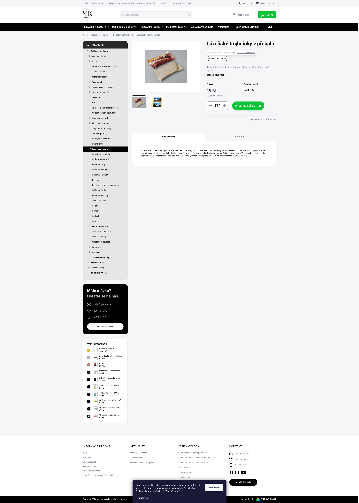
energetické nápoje (100, 200)
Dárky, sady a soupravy (101, 123)
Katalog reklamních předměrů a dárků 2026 (196, 458)
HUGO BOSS (183, 468)
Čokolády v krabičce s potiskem (105, 185)
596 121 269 (100, 310)
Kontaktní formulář (105, 326)
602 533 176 (100, 317)
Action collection (137, 458)
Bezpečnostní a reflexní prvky (104, 66)
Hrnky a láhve (97, 144)
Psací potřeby (97, 82)
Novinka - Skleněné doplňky (142, 463)
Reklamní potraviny (100, 149)
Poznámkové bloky (99, 77)
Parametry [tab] (239, 136)
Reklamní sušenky (100, 175)
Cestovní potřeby (98, 237)
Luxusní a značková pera (102, 87)
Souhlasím (214, 487)
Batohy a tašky (97, 247)
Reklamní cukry (98, 164)
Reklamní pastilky (99, 170)
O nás (85, 3)
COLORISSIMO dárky (100, 257)
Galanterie (95, 252)
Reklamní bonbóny (100, 195)
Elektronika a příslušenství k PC (104, 108)
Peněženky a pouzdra (100, 242)
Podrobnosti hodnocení (246, 53)
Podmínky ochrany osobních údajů (176, 3)
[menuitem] (96, 27)
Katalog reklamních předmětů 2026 (193, 463)
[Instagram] (237, 472)
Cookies (95, 221)
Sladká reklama (98, 72)
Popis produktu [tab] (168, 136)
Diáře (93, 102)
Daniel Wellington (185, 472)
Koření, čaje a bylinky (101, 154)
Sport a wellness (98, 56)
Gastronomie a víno (99, 226)
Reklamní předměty (99, 51)
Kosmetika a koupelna (101, 231)
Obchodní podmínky (148, 3)
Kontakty (96, 3)
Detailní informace (215, 75)
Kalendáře (95, 97)
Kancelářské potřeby (100, 92)
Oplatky (95, 206)
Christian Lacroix (185, 478)
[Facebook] (231, 472)
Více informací (172, 491)
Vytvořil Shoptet (248, 499)
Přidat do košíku (245, 105)
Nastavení (143, 498)
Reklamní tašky (97, 268)
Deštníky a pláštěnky (100, 118)
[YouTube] (244, 472)
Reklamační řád (128, 3)
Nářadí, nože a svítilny (100, 139)
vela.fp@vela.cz (102, 304)
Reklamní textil (97, 262)
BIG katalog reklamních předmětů (192, 453)
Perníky (95, 211)
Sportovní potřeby (99, 133)
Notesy (94, 61)
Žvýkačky (96, 216)
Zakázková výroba (99, 273)
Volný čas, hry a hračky (101, 128)
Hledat (188, 15)
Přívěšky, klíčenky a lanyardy (103, 113)
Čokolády (96, 180)
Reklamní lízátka (99, 190)
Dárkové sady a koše (101, 159)
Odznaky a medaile (138, 453)
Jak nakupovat (110, 3)
